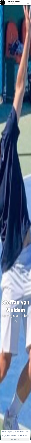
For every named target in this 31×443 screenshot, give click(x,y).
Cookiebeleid (4, 436)
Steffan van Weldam (13, 2)
